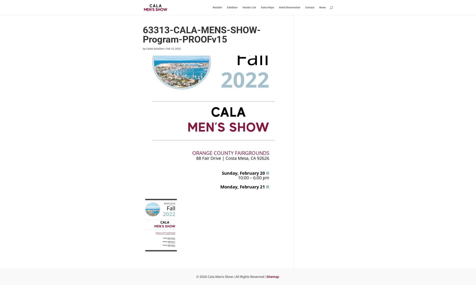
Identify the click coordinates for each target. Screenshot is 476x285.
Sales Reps (267, 7)
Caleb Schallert (155, 48)
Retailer (217, 7)
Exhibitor (232, 7)
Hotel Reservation (289, 7)
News (322, 7)
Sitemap (272, 277)
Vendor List (249, 7)
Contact (309, 7)
